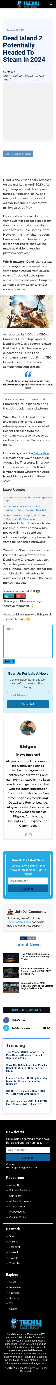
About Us (14, 1185)
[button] (51, 4)
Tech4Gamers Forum (19, 921)
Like (48, 1020)
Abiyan (11, 71)
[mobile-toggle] (5, 4)
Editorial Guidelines (20, 1190)
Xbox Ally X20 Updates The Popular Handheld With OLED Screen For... (36, 971)
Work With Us (17, 1206)
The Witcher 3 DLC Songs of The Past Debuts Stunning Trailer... (35, 956)
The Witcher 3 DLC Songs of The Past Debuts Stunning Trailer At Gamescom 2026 (25, 1055)
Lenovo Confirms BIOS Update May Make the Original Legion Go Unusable (37, 986)
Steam (32, 938)
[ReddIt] (37, 164)
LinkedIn (14, 1252)
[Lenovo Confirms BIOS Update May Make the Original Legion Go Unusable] (11, 987)
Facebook (15, 1247)
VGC (28, 334)
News (12, 1282)
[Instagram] (30, 834)
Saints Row (41, 453)
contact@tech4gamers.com (21, 1167)
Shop (12, 1236)
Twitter (13, 1257)
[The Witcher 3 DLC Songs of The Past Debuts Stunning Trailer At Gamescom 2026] (11, 958)
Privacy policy (17, 1212)
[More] (45, 164)
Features (14, 1292)
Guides (13, 1309)
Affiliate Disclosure (20, 1201)
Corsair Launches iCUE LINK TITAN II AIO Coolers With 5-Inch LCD (26, 1103)
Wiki (11, 1303)
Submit (9, 661)
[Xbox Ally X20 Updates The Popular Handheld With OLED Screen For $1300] (11, 972)
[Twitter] (23, 164)
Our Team (15, 1195)
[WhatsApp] (30, 164)
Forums (13, 1241)
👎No (20, 596)
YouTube (14, 1263)
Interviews (15, 1287)
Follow (46, 1028)
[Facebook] (16, 164)
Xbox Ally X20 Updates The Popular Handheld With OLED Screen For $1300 (26, 1068)
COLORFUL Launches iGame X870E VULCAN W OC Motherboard (26, 1092)
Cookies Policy (17, 1217)
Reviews (14, 1298)
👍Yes (9, 596)
